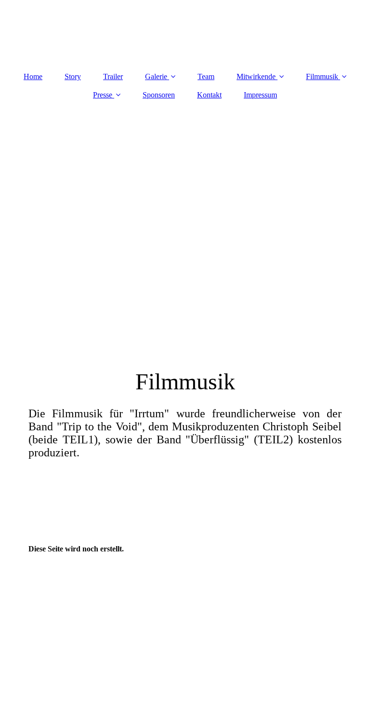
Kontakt (209, 95)
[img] (185, 227)
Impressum (260, 95)
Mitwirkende (256, 76)
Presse (102, 95)
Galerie (156, 76)
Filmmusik (322, 76)
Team (206, 76)
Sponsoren (159, 95)
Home (33, 76)
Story (73, 76)
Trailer (113, 76)
